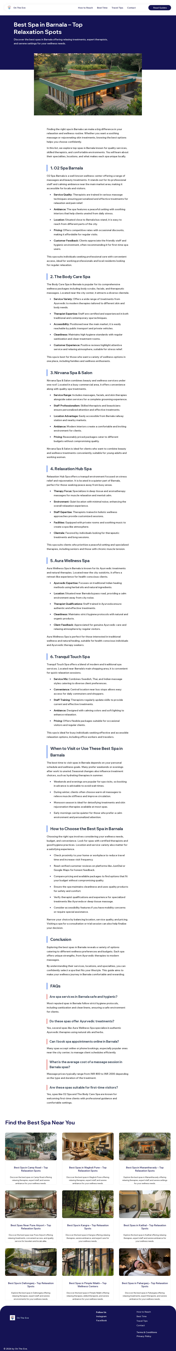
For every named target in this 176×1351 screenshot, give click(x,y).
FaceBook (101, 1320)
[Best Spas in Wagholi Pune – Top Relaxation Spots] (88, 1172)
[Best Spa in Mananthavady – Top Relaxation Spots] (144, 1172)
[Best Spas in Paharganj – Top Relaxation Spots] (144, 1288)
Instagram (101, 1316)
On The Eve (19, 7)
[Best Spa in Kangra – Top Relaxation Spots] (88, 1230)
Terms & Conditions (147, 1332)
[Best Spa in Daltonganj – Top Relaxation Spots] (31, 1288)
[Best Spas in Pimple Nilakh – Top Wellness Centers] (88, 1288)
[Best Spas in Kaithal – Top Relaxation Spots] (144, 1230)
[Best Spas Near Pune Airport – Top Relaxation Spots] (31, 1230)
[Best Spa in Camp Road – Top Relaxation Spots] (31, 1172)
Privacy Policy (144, 1336)
